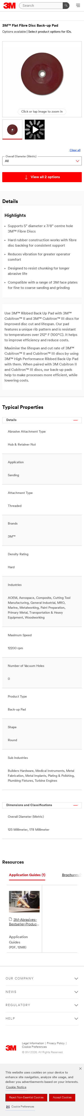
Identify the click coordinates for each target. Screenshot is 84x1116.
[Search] (66, 5)
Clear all (75, 150)
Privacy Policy (56, 1043)
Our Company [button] (20, 978)
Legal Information (33, 1043)
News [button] (11, 992)
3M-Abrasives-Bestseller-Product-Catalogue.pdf (24, 922)
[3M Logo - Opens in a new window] (9, 5)
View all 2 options (45, 177)
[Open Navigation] (78, 6)
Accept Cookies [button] (62, 1097)
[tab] (27, 875)
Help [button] (10, 1018)
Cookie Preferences (34, 1047)
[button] (20, 1107)
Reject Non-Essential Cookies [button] (26, 1097)
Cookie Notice (16, 1087)
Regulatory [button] (18, 1005)
